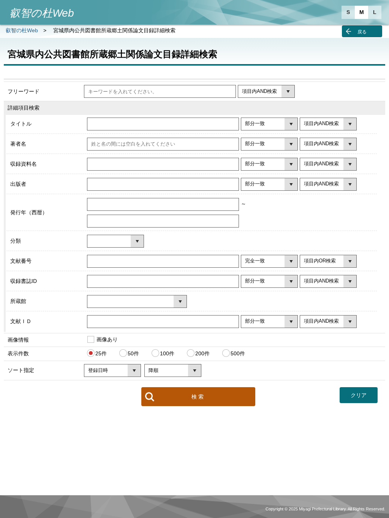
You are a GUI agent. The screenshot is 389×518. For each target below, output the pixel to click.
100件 (167, 353)
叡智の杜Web (22, 30)
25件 (101, 353)
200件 (202, 353)
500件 (238, 353)
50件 (133, 353)
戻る (362, 32)
